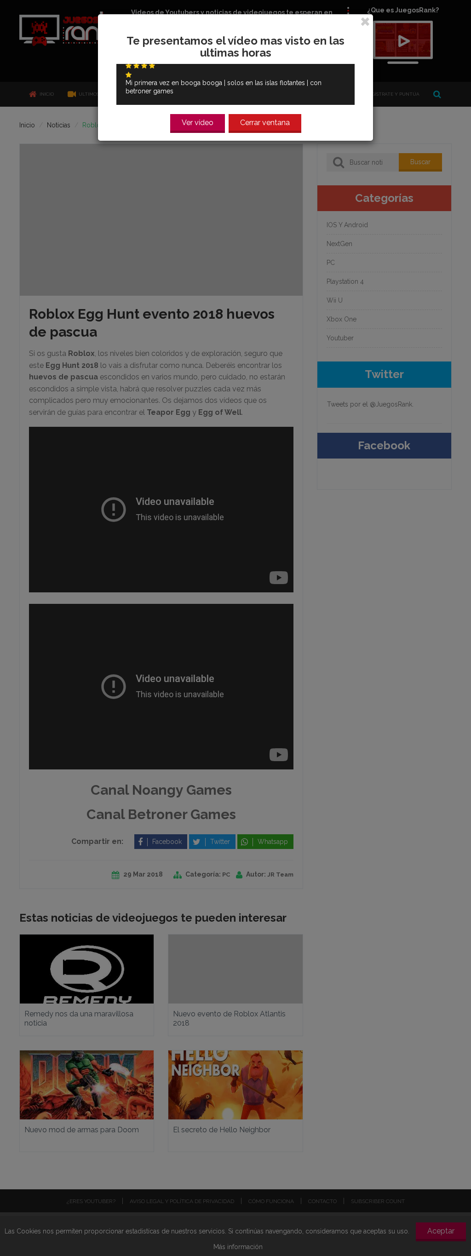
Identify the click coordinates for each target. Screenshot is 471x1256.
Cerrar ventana (265, 122)
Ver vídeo (197, 122)
